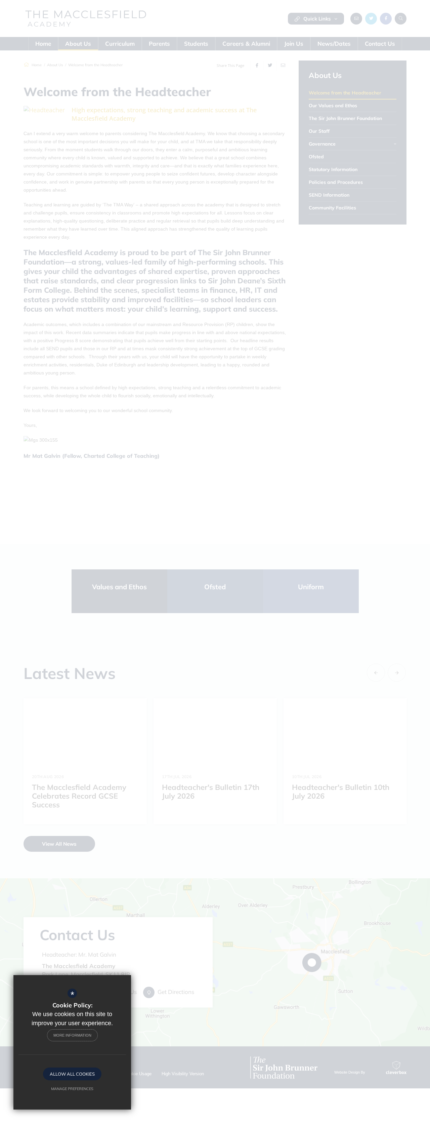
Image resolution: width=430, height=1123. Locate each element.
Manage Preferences (72, 1088)
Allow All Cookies (72, 1074)
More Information (72, 1035)
